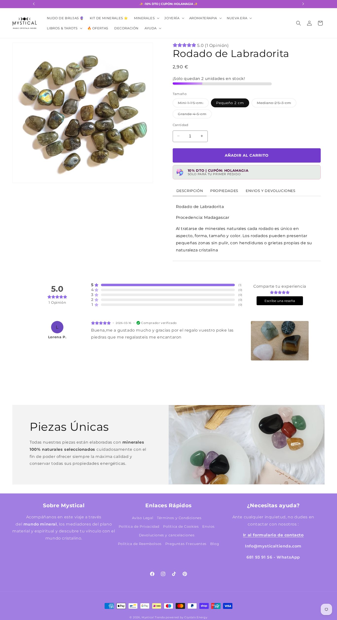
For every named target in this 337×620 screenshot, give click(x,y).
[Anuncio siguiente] (303, 3)
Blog (214, 544)
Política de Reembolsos (140, 544)
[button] (146, 18)
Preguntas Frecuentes (185, 544)
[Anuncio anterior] (33, 3)
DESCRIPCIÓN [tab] (189, 190)
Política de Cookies (181, 526)
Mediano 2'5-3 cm (276, 103)
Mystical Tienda (153, 617)
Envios (208, 526)
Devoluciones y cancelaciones (167, 535)
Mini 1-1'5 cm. (193, 103)
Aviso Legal (142, 518)
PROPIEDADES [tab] (224, 190)
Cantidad (180, 125)
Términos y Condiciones (179, 518)
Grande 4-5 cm (195, 114)
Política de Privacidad (139, 526)
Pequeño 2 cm (230, 102)
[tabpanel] (247, 228)
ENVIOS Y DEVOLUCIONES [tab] (271, 190)
